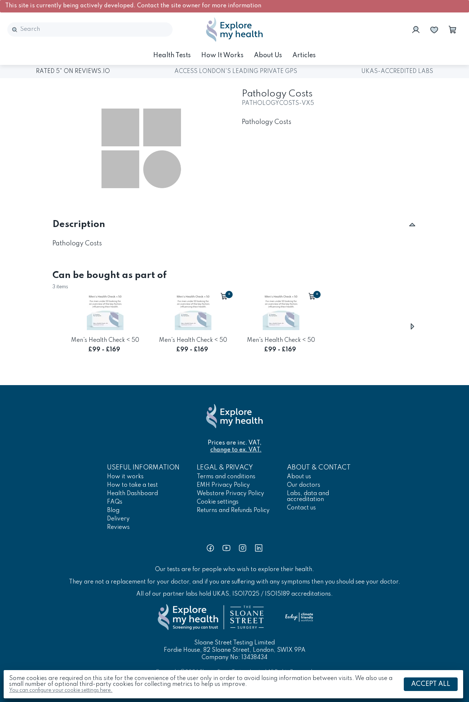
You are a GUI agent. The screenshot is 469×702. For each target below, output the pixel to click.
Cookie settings (218, 502)
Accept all (430, 684)
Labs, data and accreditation (308, 496)
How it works (222, 55)
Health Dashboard (132, 494)
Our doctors (303, 485)
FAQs (114, 502)
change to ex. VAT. (236, 450)
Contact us (301, 508)
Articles (304, 55)
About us (268, 55)
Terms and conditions (226, 477)
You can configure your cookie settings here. (60, 690)
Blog (113, 510)
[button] (452, 30)
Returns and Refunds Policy (233, 510)
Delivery (118, 519)
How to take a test (132, 485)
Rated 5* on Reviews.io (73, 71)
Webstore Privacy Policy (230, 494)
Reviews (118, 527)
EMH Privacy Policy (223, 485)
